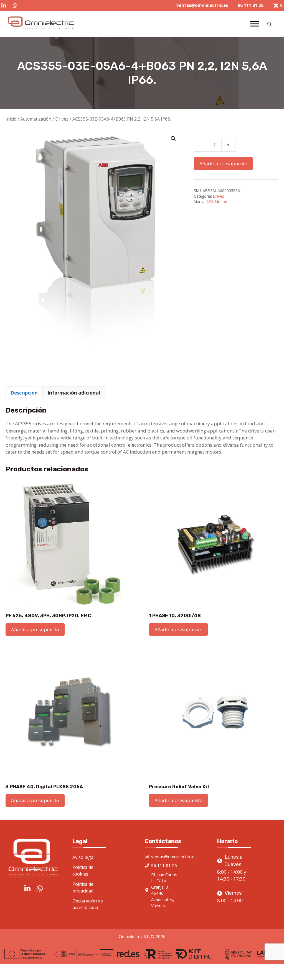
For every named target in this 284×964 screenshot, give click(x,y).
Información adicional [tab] (73, 393)
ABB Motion (216, 201)
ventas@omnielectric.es (202, 5)
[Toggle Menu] (254, 24)
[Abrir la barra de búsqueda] (270, 24)
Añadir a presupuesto (223, 163)
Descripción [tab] (24, 393)
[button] (173, 139)
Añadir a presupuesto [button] (35, 629)
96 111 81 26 (250, 5)
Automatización (35, 119)
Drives (62, 119)
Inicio (11, 119)
